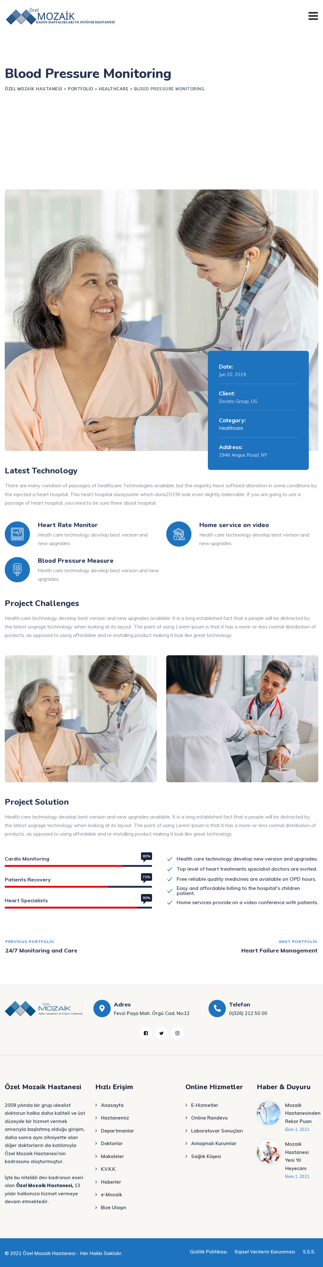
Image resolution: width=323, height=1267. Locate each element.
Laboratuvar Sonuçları (217, 1131)
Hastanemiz (115, 1118)
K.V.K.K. (108, 1169)
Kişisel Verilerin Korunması (265, 1252)
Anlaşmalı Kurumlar (214, 1143)
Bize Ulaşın (113, 1207)
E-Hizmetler (204, 1105)
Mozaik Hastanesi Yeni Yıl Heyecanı (297, 1156)
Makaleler (112, 1156)
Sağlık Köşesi (206, 1156)
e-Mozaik (111, 1195)
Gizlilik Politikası (208, 1252)
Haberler (111, 1182)
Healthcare (231, 428)
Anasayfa (112, 1105)
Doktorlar (112, 1143)
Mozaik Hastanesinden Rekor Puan (302, 1113)
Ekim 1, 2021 (297, 1129)
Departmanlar (117, 1131)
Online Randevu (209, 1118)
